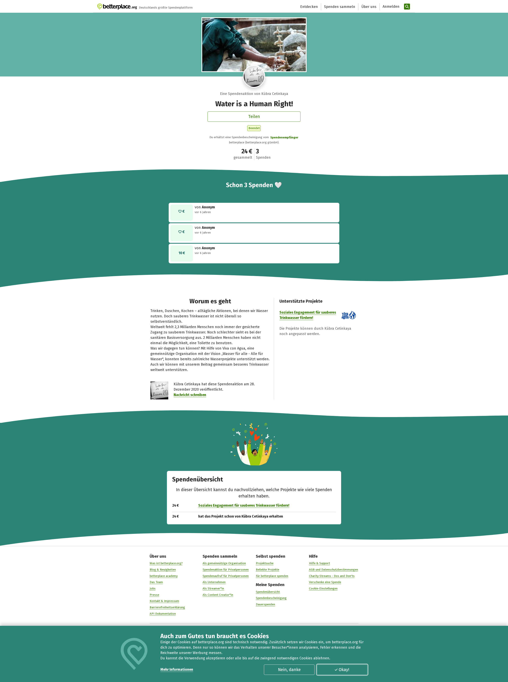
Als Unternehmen (214, 582)
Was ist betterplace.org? (166, 563)
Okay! (344, 669)
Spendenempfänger (284, 137)
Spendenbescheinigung (271, 598)
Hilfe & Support (319, 563)
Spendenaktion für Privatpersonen (226, 569)
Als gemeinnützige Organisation (224, 563)
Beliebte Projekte (267, 569)
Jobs (153, 588)
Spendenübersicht (268, 592)
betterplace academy (164, 576)
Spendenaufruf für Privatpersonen (226, 576)
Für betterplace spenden (272, 576)
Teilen (254, 116)
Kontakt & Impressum (164, 601)
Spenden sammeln (339, 7)
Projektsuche (264, 563)
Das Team (156, 582)
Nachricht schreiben (190, 395)
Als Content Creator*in (218, 595)
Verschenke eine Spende (325, 582)
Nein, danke (289, 669)
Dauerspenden (265, 604)
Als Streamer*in (213, 588)
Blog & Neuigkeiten (163, 569)
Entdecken (309, 7)
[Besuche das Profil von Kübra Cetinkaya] (254, 76)
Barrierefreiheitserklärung (167, 607)
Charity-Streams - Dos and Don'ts (332, 576)
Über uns (368, 7)
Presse (154, 595)
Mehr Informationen (176, 669)
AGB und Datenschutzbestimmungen (333, 569)
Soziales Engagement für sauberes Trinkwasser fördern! (243, 505)
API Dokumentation (163, 613)
